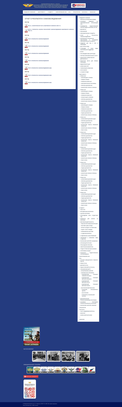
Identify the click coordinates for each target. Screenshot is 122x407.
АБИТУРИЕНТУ (41, 12)
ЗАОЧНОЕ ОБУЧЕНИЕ (85, 213)
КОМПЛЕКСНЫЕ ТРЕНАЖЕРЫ (87, 272)
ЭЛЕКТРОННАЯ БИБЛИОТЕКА (86, 246)
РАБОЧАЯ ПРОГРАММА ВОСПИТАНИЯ (89, 223)
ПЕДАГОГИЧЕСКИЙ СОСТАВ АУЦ (87, 267)
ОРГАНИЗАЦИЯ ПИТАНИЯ (86, 242)
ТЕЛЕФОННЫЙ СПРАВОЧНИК (86, 68)
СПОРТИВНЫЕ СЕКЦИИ (85, 250)
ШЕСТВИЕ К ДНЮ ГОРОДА (86, 225)
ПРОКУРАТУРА (76, 12)
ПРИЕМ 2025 (83, 177)
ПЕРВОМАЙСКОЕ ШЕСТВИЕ (87, 231)
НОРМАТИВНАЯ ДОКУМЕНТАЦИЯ (88, 118)
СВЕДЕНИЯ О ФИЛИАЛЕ (29, 12)
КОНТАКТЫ (84, 12)
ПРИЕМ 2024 (83, 162)
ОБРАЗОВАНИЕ (83, 31)
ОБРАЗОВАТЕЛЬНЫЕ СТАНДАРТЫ (87, 33)
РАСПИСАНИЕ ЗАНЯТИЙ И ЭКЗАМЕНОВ (88, 241)
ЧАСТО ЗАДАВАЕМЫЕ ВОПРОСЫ (87, 311)
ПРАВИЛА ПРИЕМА (85, 79)
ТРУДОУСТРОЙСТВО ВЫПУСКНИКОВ (88, 248)
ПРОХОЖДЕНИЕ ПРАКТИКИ (86, 244)
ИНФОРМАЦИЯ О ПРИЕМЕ (87, 77)
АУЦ (69, 12)
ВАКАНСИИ (92, 12)
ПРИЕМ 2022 (83, 132)
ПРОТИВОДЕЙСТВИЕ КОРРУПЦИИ (87, 53)
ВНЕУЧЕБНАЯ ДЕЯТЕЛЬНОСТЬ (87, 222)
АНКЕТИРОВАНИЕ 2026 (61, 12)
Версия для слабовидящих (32, 376)
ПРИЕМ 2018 (83, 75)
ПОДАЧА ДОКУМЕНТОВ (86, 112)
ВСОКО (81, 51)
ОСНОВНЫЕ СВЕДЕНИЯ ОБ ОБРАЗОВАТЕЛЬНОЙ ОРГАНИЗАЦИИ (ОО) (89, 23)
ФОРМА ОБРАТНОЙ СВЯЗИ (86, 315)
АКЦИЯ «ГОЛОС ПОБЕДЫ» (87, 229)
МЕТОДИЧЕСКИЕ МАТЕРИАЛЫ (86, 211)
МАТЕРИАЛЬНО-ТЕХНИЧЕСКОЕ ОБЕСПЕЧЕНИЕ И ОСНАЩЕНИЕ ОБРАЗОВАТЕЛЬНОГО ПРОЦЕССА (89, 40)
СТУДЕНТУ (50, 12)
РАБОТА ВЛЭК (84, 129)
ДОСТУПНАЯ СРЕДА (84, 46)
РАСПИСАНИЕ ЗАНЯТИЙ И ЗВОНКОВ (88, 305)
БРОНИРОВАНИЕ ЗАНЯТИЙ (87, 270)
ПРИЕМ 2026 (83, 192)
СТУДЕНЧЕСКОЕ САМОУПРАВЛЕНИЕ (88, 235)
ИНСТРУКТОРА (85, 292)
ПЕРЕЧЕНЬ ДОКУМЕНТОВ (86, 85)
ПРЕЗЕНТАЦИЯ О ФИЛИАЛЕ (87, 97)
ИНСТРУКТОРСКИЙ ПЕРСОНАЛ (88, 287)
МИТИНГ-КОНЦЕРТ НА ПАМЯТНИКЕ (89, 227)
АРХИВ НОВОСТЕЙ (84, 66)
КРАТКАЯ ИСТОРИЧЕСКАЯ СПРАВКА (88, 19)
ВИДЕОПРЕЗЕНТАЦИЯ (85, 64)
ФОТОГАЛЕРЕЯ (83, 70)
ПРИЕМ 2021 (83, 117)
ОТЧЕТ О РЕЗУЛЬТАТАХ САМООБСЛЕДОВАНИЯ (38, 38)
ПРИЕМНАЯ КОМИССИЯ (86, 81)
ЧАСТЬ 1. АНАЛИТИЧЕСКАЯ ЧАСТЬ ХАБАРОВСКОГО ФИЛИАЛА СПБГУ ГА (44, 25)
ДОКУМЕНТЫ (83, 29)
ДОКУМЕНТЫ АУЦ (84, 265)
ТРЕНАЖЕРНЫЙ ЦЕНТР (85, 269)
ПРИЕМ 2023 (83, 147)
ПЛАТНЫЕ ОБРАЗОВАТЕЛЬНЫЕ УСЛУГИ (89, 55)
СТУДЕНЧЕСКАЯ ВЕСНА (86, 233)
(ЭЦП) (50, 67)
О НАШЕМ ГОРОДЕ (84, 72)
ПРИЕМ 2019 (83, 89)
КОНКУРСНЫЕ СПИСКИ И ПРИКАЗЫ (89, 87)
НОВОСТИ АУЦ (83, 263)
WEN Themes (35, 405)
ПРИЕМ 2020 (83, 103)
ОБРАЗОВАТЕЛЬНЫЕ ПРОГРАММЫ (88, 83)
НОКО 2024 (82, 209)
